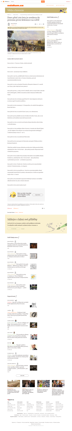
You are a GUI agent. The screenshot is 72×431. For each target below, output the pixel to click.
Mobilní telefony (21, 416)
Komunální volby (10, 410)
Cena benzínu (42, 413)
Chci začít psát (61, 5)
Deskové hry (43, 416)
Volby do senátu (10, 409)
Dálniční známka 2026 (59, 404)
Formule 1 (28, 409)
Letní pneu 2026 (58, 403)
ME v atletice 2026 (30, 407)
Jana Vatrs (9, 332)
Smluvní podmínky (25, 422)
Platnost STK (58, 410)
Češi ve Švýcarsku (49, 407)
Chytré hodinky (52, 416)
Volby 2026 (9, 403)
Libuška (9, 310)
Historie (16, 212)
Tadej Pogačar (19, 407)
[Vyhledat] (43, 1)
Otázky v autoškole (59, 409)
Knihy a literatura (12, 323)
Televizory (47, 416)
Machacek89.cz (10, 300)
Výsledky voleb (9, 406)
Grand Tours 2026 (20, 410)
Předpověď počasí (31, 413)
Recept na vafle (38, 409)
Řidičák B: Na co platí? (59, 407)
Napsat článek (37, 194)
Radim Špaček (14, 23)
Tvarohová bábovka (39, 407)
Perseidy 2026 (36, 413)
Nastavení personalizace (35, 424)
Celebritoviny (10, 353)
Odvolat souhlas (56, 422)
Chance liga (29, 403)
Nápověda (32, 422)
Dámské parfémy (33, 416)
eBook (37, 24)
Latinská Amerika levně (50, 409)
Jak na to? (22, 228)
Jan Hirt (18, 406)
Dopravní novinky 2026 (59, 406)
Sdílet (41, 24)
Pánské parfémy (58, 416)
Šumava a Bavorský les (49, 406)
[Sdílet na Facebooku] (42, 208)
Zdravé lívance (38, 406)
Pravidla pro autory (49, 422)
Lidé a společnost (12, 312)
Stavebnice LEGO (27, 416)
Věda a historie (51, 30)
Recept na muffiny (39, 404)
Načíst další (22, 375)
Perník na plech (39, 410)
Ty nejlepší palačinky (39, 403)
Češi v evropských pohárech (49, 413)
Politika (9, 302)
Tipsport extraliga (30, 406)
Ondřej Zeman (10, 320)
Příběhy (9, 355)
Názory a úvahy (11, 335)
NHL (27, 410)
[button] (26, 41)
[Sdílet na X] (44, 208)
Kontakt (36, 422)
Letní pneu (39, 416)
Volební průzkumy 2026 (11, 404)
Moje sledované (50, 5)
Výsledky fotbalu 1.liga (30, 404)
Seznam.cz (68, 1)
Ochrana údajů (41, 422)
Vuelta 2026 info (19, 403)
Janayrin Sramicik (11, 363)
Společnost (21, 212)
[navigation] (1, 1)
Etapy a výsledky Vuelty (21, 404)
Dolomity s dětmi (49, 410)
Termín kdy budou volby (11, 407)
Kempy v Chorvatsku (49, 403)
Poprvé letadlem (49, 404)
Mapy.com (25, 413)
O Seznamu (19, 422)
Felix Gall (18, 409)
